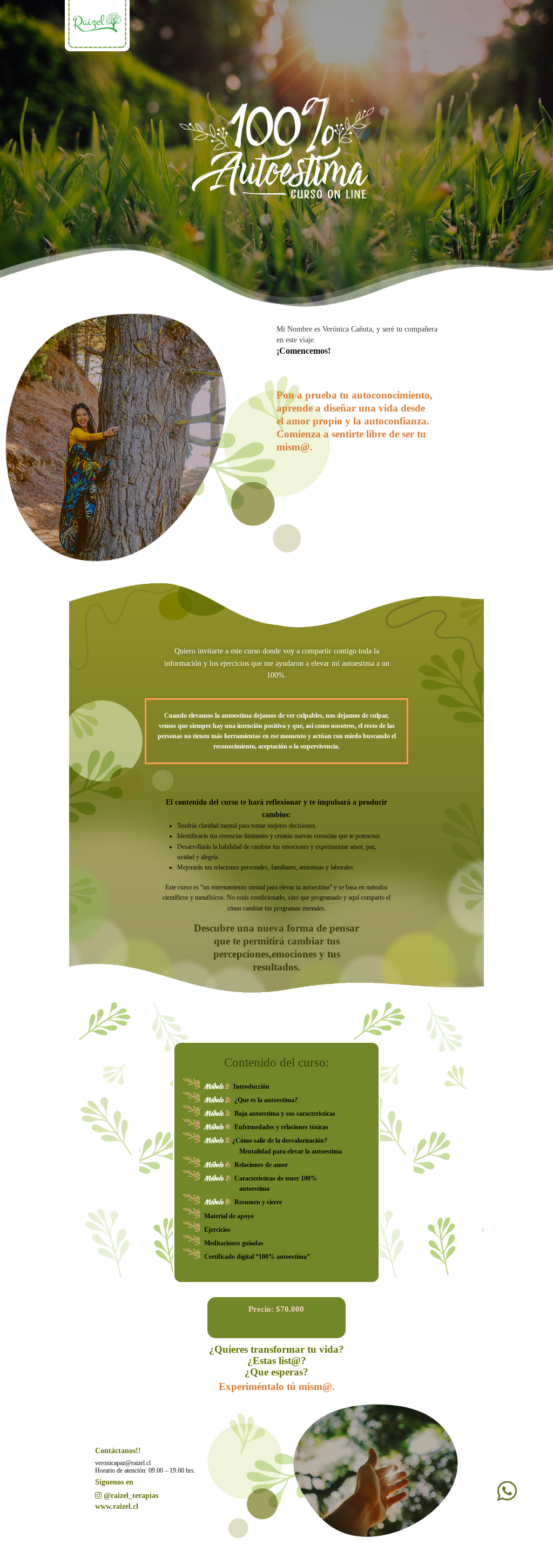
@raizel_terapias (131, 1496)
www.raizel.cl (116, 1506)
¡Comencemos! (303, 350)
